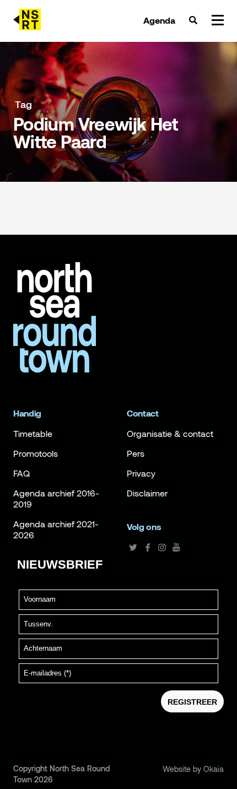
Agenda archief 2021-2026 (56, 529)
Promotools (35, 453)
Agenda (159, 20)
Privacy (141, 473)
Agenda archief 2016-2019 (56, 498)
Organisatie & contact (170, 434)
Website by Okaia (193, 769)
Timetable (32, 434)
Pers (135, 453)
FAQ (21, 473)
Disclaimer (147, 493)
